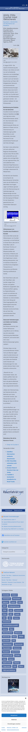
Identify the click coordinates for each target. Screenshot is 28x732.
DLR (4, 606)
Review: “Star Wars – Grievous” (9, 580)
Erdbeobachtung (14, 606)
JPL (10, 618)
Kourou (5, 629)
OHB (13, 640)
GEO (10, 614)
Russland (6, 652)
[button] (25, 698)
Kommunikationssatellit (10, 625)
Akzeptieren (14, 715)
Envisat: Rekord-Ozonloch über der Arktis (12, 470)
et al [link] (11, 225)
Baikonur (5, 602)
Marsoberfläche (7, 633)
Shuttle (17, 655)
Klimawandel (6, 621)
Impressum (24, 727)
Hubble (17, 614)
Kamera (16, 618)
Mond (14, 636)
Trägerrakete (6, 666)
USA (14, 666)
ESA (4, 610)
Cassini (13, 602)
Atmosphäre (16, 598)
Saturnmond (15, 652)
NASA (21, 637)
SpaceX (11, 659)
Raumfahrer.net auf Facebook (11, 535)
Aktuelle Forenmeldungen (11, 516)
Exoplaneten (18, 610)
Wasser (21, 666)
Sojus (4, 659)
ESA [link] (18, 45)
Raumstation (7, 648)
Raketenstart (7, 644)
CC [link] (9, 62)
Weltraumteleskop (9, 670)
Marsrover (18, 633)
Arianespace (6, 598)
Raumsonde (18, 644)
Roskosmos (17, 648)
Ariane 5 (14, 595)
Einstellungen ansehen (14, 724)
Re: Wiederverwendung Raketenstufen (11, 526)
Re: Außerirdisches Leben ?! (9, 519)
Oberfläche (6, 640)
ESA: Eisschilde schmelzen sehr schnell (12, 463)
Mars (11, 629)
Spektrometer (7, 662)
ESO (11, 610)
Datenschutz (18, 510)
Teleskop (16, 662)
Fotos (4, 614)
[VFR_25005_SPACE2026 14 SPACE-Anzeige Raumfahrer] (13, 685)
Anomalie (6, 595)
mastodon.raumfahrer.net (10, 541)
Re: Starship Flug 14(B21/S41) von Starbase (13, 528)
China (20, 602)
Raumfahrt (6, 22)
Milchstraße (6, 636)
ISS (4, 618)
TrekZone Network (9, 572)
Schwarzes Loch (7, 655)
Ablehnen (14, 719)
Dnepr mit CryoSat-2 (13, 444)
